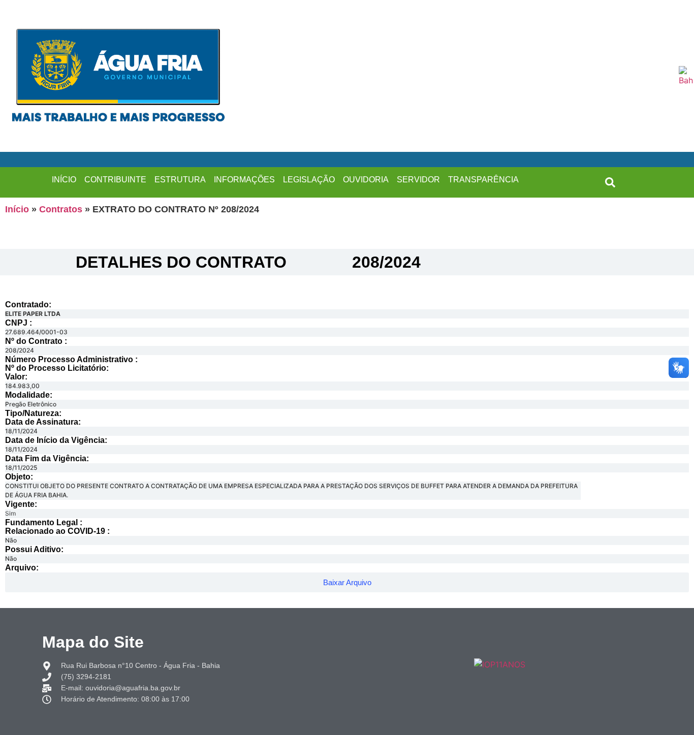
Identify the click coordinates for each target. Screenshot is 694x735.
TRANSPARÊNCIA (483, 179)
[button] (610, 182)
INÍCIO (64, 179)
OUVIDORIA (366, 179)
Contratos (60, 209)
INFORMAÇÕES (244, 179)
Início (17, 209)
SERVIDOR (418, 179)
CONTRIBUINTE (115, 179)
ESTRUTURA (180, 179)
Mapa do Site (93, 642)
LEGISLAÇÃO (309, 179)
